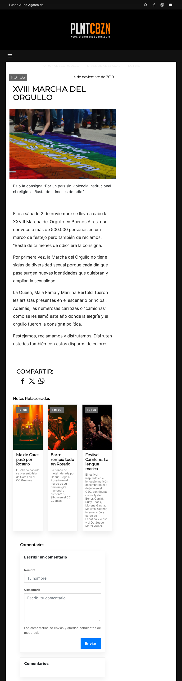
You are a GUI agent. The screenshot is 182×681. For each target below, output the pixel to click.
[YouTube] (170, 5)
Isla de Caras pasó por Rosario (27, 459)
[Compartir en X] (32, 381)
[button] (145, 5)
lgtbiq (134, 65)
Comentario (32, 589)
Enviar (90, 643)
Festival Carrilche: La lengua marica (96, 462)
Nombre (29, 570)
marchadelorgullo (60, 65)
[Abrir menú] (10, 56)
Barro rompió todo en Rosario (62, 459)
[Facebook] (154, 5)
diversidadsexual (104, 65)
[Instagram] (162, 5)
